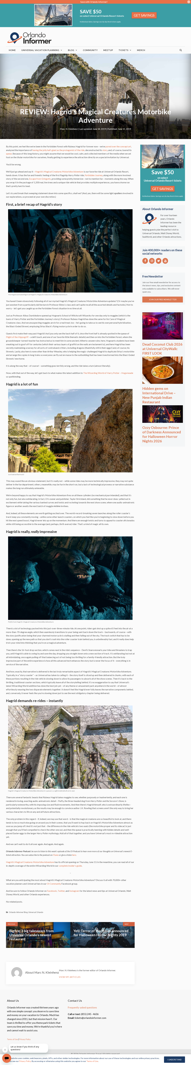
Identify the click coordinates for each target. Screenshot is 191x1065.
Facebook (52, 890)
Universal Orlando (35, 912)
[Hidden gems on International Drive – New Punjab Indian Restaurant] (162, 381)
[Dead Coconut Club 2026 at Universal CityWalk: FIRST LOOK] (162, 337)
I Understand (174, 1059)
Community (90, 50)
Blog (71, 50)
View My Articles (70, 977)
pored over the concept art (118, 146)
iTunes (56, 855)
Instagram (74, 890)
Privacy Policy (25, 1039)
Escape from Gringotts (40, 178)
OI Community (54, 883)
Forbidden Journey (93, 175)
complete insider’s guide (70, 865)
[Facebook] (145, 261)
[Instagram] (152, 261)
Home (12, 50)
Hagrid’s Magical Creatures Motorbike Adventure (59, 171)
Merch (141, 50)
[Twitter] (158, 261)
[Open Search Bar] (181, 50)
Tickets (123, 50)
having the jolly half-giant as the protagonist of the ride (58, 150)
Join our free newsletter (162, 299)
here (74, 855)
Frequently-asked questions (82, 1007)
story (104, 150)
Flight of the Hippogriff (17, 337)
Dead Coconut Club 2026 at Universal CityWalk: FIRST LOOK (162, 348)
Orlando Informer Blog (18, 912)
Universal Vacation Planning (40, 50)
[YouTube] (165, 261)
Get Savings (144, 15)
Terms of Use (12, 1039)
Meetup (108, 50)
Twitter (61, 890)
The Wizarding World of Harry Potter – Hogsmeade (108, 373)
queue (9, 153)
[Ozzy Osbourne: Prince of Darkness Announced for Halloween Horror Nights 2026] (162, 420)
